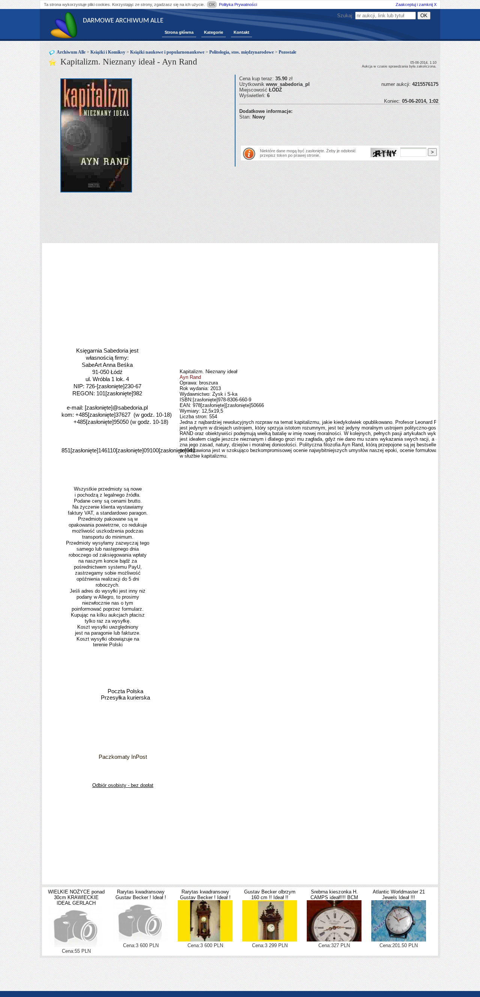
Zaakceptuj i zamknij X (416, 4)
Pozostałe (287, 52)
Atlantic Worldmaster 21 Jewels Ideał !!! (399, 894)
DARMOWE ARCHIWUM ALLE (123, 20)
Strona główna (179, 32)
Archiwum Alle (71, 52)
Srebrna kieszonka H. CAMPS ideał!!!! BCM (334, 894)
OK (212, 4)
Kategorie (213, 32)
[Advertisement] (327, 131)
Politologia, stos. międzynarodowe (241, 52)
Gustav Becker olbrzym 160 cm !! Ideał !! (270, 894)
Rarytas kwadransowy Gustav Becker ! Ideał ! (141, 894)
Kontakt (241, 32)
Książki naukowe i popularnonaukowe (167, 52)
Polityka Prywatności (238, 4)
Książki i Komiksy (107, 52)
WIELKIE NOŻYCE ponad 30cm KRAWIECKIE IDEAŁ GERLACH (76, 897)
